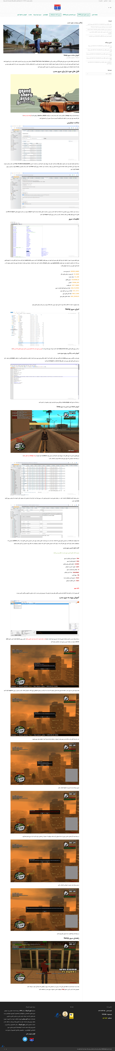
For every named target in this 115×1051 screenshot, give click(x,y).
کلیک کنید (105, 1018)
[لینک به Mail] (111, 8)
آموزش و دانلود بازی (70, 58)
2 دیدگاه (77, 58)
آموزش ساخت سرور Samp (71, 55)
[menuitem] (94, 14)
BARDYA (110, 62)
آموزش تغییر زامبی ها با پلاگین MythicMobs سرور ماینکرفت (100, 36)
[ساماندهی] (65, 1014)
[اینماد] (3, 1046)
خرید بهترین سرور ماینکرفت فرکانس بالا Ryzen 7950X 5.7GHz (100, 29)
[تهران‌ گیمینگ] (57, 7)
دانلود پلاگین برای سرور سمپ (40, 358)
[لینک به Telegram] (109, 8)
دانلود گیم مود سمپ (56, 118)
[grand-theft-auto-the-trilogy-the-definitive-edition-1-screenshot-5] (41, 39)
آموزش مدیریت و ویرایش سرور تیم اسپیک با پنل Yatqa (101, 26)
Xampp (67, 115)
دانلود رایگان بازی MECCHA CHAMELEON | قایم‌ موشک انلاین (100, 24)
